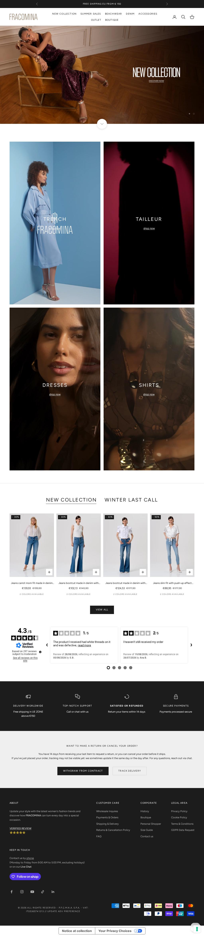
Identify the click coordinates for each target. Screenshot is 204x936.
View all (102, 609)
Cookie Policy (179, 817)
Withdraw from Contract (83, 770)
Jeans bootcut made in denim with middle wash (79, 583)
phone (30, 858)
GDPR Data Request (182, 829)
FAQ (98, 836)
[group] (102, 75)
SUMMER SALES (90, 13)
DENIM (130, 13)
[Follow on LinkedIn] (53, 892)
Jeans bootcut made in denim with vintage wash (125, 583)
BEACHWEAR (113, 13)
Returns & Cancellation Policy (113, 829)
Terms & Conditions (182, 823)
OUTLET (96, 20)
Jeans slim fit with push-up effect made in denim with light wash (172, 583)
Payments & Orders (107, 817)
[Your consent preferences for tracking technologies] (197, 929)
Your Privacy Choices (114, 931)
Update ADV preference (63, 911)
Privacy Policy (179, 811)
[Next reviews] (191, 645)
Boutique (145, 817)
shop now (55, 228)
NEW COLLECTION (64, 13)
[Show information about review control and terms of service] (40, 652)
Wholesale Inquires (107, 811)
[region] (102, 75)
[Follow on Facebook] (12, 892)
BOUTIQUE (112, 20)
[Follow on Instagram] (22, 892)
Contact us (146, 836)
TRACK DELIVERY (129, 770)
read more (84, 645)
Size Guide (146, 829)
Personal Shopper (150, 823)
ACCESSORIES (147, 13)
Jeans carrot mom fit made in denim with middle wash (32, 583)
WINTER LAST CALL (131, 500)
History (144, 811)
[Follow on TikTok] (43, 892)
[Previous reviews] (47, 645)
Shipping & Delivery (107, 823)
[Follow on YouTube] (32, 892)
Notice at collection (77, 931)
